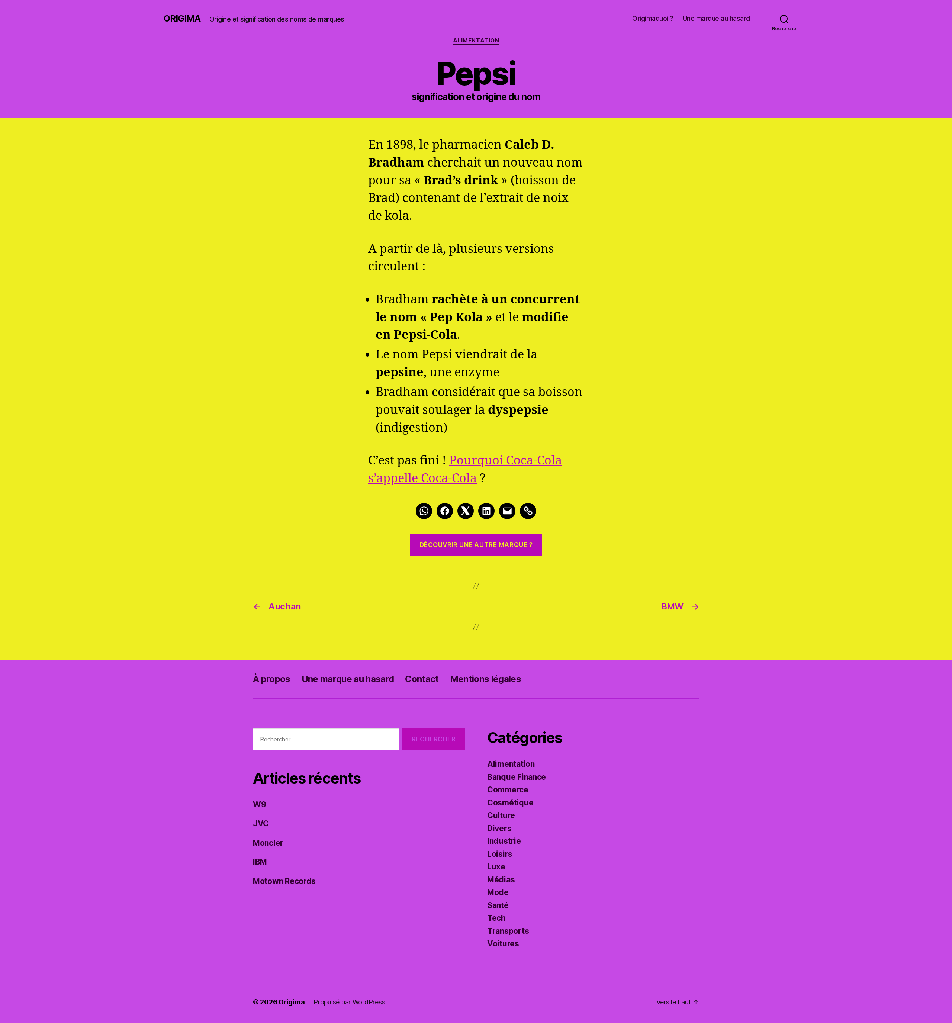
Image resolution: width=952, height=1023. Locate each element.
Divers (499, 828)
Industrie (504, 841)
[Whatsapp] (424, 511)
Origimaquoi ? (652, 18)
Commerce (507, 789)
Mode (498, 892)
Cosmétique (510, 802)
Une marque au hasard (716, 18)
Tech (496, 918)
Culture (501, 815)
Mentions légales (485, 678)
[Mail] (507, 511)
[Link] (528, 511)
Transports (508, 931)
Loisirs (499, 854)
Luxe (496, 866)
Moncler (268, 842)
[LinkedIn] (486, 511)
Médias (501, 879)
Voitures (503, 943)
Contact (421, 678)
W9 (259, 804)
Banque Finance (516, 777)
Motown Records (284, 881)
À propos (271, 678)
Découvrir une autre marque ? (476, 545)
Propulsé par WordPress (349, 1002)
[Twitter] (465, 511)
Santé (498, 905)
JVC (261, 823)
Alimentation (476, 40)
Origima (182, 18)
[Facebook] (445, 511)
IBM (260, 861)
